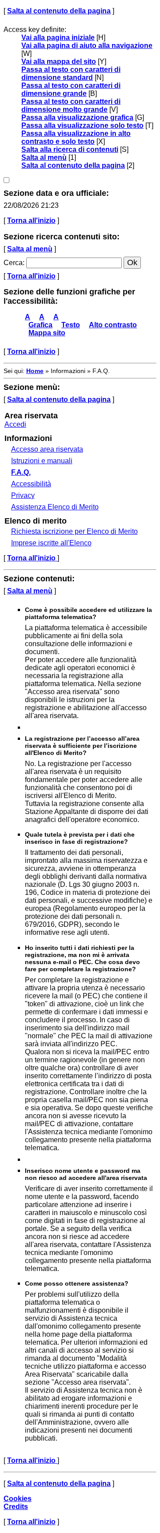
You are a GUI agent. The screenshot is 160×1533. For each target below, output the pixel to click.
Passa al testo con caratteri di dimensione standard (70, 73)
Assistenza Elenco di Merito (55, 507)
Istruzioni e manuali (41, 461)
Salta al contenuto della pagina (59, 11)
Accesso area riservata (47, 449)
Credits (16, 1506)
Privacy (23, 495)
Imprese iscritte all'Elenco (51, 543)
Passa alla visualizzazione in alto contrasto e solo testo (76, 137)
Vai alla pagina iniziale (58, 37)
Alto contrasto (113, 325)
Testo (70, 325)
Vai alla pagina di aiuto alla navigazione (86, 45)
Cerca (13, 262)
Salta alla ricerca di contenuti (69, 149)
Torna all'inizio (31, 220)
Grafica (40, 325)
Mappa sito (46, 333)
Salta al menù (44, 157)
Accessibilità (31, 484)
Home (35, 370)
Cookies (18, 1498)
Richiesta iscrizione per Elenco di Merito (74, 531)
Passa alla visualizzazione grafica (77, 117)
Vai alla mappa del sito (58, 61)
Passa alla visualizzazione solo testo (82, 125)
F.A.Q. (21, 472)
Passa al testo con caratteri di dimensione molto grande (70, 105)
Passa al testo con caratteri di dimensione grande (70, 89)
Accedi (15, 424)
